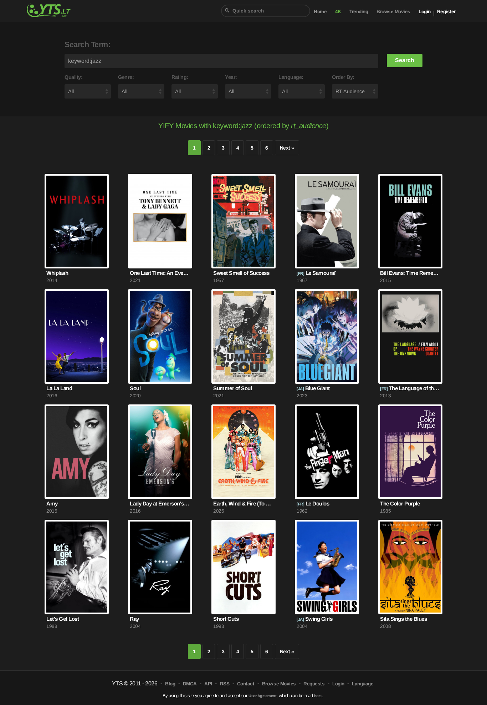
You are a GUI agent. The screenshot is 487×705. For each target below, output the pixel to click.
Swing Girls (314, 619)
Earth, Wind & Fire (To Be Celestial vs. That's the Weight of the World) (243, 503)
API (208, 683)
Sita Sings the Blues (403, 619)
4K (338, 11)
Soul (135, 388)
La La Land (59, 388)
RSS (225, 683)
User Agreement (262, 696)
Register (446, 11)
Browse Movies (393, 11)
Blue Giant (313, 388)
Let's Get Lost (62, 619)
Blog (170, 683)
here (318, 696)
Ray (134, 619)
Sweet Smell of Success (241, 273)
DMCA (190, 683)
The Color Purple (400, 503)
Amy (52, 503)
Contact (246, 683)
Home (320, 11)
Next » (287, 148)
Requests (313, 683)
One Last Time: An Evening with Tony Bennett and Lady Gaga (160, 273)
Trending (358, 11)
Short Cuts (226, 619)
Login (425, 11)
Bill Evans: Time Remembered (410, 273)
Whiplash (57, 273)
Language (362, 683)
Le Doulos (313, 503)
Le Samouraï (316, 273)
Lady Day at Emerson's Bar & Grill (160, 503)
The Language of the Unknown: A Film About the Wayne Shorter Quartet (410, 388)
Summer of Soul (232, 388)
